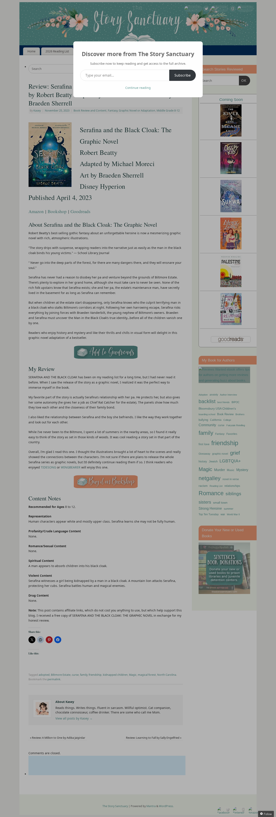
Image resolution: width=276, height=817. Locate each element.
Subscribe (182, 75)
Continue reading (138, 88)
